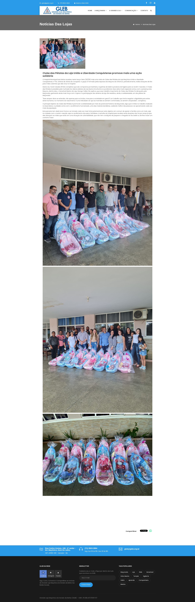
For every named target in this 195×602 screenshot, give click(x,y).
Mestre (123, 584)
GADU (123, 580)
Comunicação (131, 11)
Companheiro (144, 580)
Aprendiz (132, 580)
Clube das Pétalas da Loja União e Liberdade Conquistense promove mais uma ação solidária (92, 75)
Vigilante (146, 576)
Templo (136, 576)
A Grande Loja (115, 11)
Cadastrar (85, 584)
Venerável (149, 572)
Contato (144, 11)
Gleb (140, 572)
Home (90, 11)
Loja (133, 572)
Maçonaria (124, 572)
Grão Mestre (125, 576)
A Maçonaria (100, 11)
